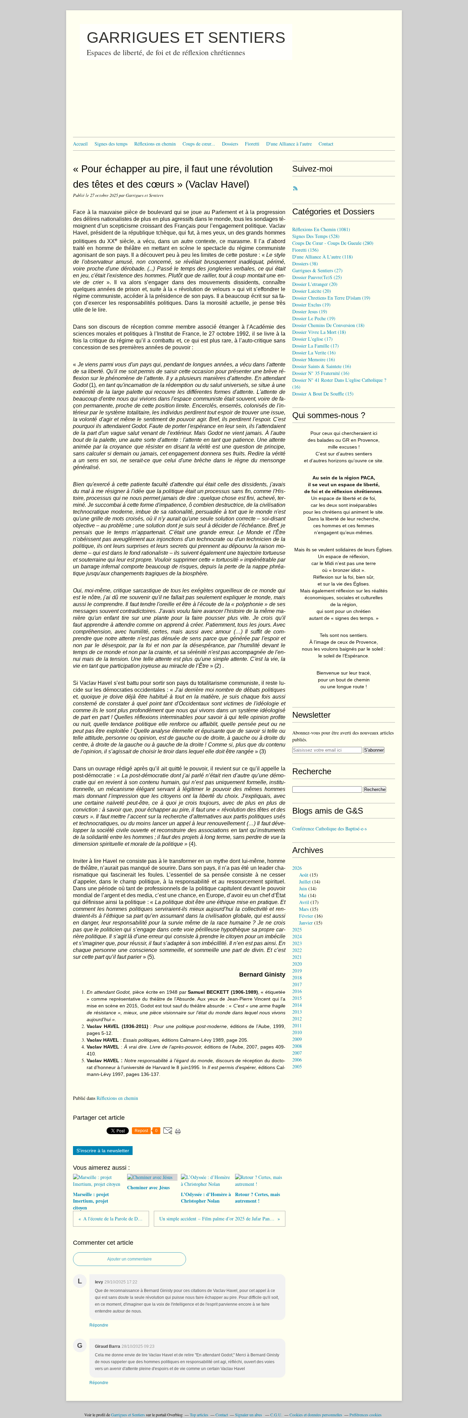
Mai (303, 895)
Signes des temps (111, 143)
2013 (297, 1011)
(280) (332, 243)
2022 (297, 950)
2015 (297, 998)
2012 (297, 1018)
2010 (297, 1032)
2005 (297, 1066)
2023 (297, 943)
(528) (316, 236)
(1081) (321, 229)
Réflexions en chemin (155, 143)
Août (303, 874)
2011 (297, 1025)
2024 (297, 936)
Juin (303, 888)
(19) (331, 297)
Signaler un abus (249, 1414)
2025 (297, 929)
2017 (297, 984)
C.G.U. (276, 1414)
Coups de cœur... (199, 143)
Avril (304, 902)
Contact (326, 143)
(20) (314, 284)
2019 (297, 970)
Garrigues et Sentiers (128, 1414)
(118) (322, 256)
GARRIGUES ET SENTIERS (186, 37)
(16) (314, 352)
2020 (297, 964)
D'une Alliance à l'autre (289, 143)
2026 (297, 868)
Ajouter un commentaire (129, 1259)
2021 (297, 957)
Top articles (199, 1414)
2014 (297, 1005)
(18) (328, 325)
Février (306, 916)
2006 (297, 1059)
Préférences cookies (365, 1414)
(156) (305, 250)
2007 (297, 1053)
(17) (312, 339)
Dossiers (230, 143)
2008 (297, 1046)
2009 (297, 1039)
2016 (297, 991)
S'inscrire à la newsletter (102, 1150)
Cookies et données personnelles (316, 1414)
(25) (317, 277)
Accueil (80, 143)
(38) (305, 263)
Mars (304, 909)
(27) (317, 270)
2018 (297, 977)
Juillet (305, 881)
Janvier (306, 922)
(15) (323, 393)
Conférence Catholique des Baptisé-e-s (329, 828)
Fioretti (252, 143)
